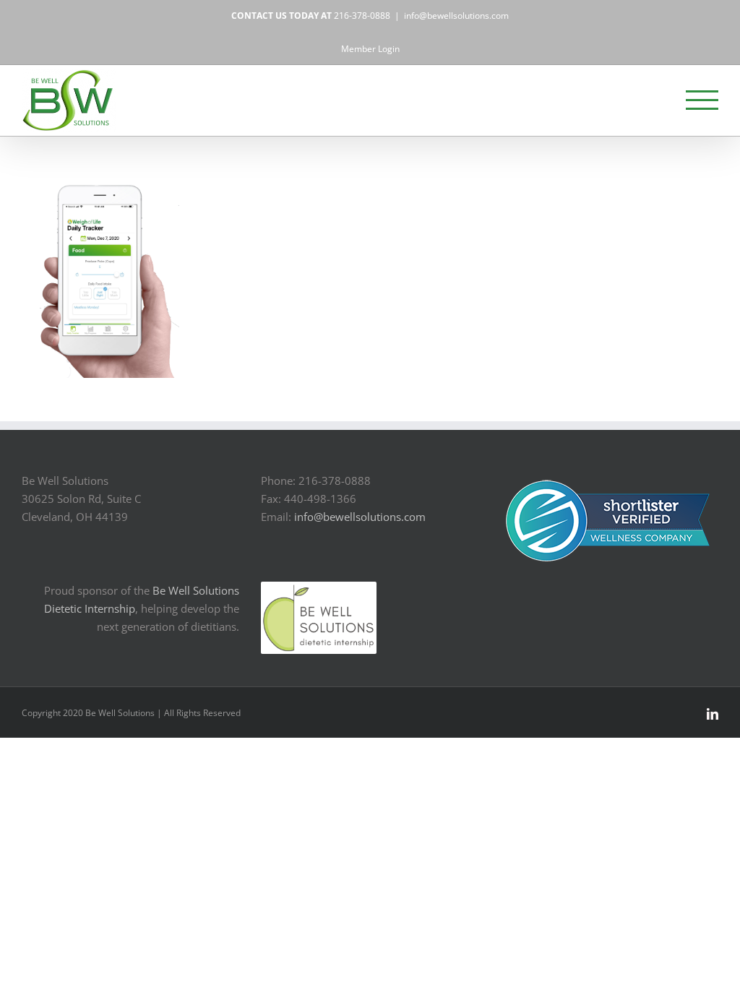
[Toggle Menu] (702, 100)
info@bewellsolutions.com (456, 15)
